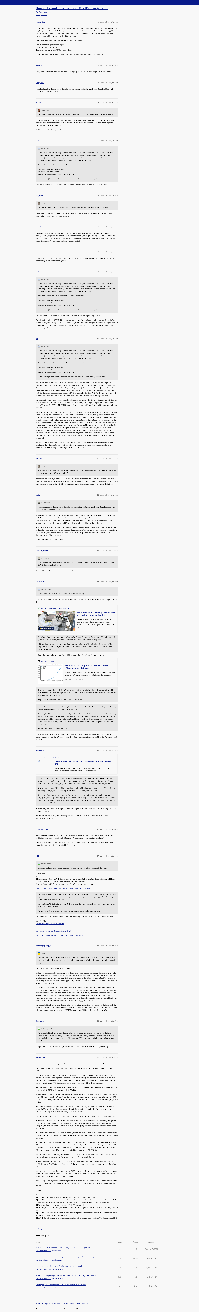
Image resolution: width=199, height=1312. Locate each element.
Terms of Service (69, 1304)
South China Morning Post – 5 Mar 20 (55, 608)
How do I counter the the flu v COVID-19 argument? (72, 8)
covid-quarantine (41, 15)
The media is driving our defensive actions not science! (59, 1266)
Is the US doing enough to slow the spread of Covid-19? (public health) (66, 1275)
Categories (46, 1304)
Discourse (48, 1309)
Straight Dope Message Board (12, 2)
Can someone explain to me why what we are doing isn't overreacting (65, 1257)
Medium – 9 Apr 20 (48, 661)
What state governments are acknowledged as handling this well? (59, 935)
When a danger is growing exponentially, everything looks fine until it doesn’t (64, 888)
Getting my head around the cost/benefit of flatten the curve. (61, 1285)
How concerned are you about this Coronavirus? (53, 931)
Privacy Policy (82, 1304)
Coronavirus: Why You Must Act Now (50, 924)
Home (38, 1304)
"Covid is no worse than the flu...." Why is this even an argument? (63, 1247)
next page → (40, 1229)
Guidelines (56, 1304)
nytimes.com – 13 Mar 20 (50, 757)
